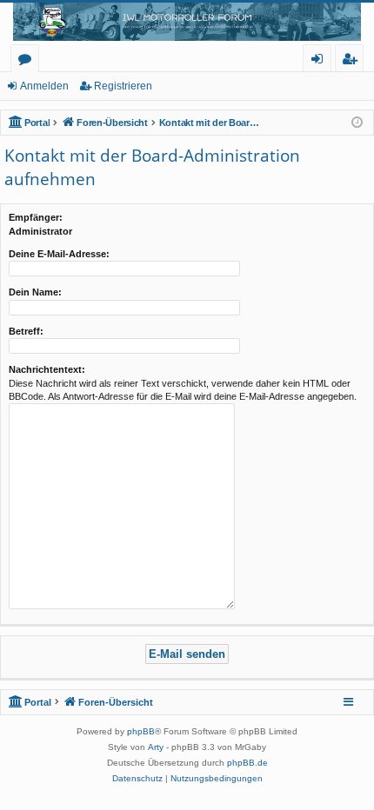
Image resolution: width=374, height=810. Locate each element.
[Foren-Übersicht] (187, 22)
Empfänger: (36, 217)
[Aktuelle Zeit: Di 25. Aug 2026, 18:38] (357, 123)
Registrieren (123, 86)
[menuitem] (137, 779)
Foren (28, 61)
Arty (156, 747)
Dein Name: (35, 292)
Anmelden (44, 86)
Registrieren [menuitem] (353, 61)
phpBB (141, 731)
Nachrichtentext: (47, 369)
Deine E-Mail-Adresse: (59, 254)
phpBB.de (247, 762)
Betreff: (26, 331)
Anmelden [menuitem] (321, 61)
